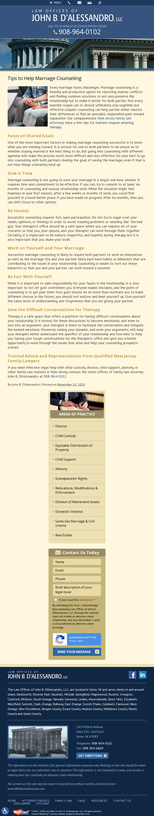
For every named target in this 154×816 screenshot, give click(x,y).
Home (12, 801)
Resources (99, 801)
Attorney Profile (35, 801)
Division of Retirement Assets (77, 502)
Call (69, 2)
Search (100, 2)
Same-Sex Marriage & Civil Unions (75, 523)
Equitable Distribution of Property (73, 447)
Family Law (63, 801)
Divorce (61, 426)
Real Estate (63, 535)
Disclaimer (22, 803)
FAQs (81, 801)
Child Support (65, 459)
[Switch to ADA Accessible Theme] (5, 811)
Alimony (61, 469)
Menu (57, 2)
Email (79, 2)
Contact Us (122, 801)
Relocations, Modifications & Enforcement (76, 490)
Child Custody (65, 436)
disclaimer (86, 600)
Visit (90, 2)
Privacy (72, 641)
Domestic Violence (69, 511)
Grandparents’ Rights (71, 478)
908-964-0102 (80, 31)
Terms (80, 641)
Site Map (42, 803)
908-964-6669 (93, 748)
